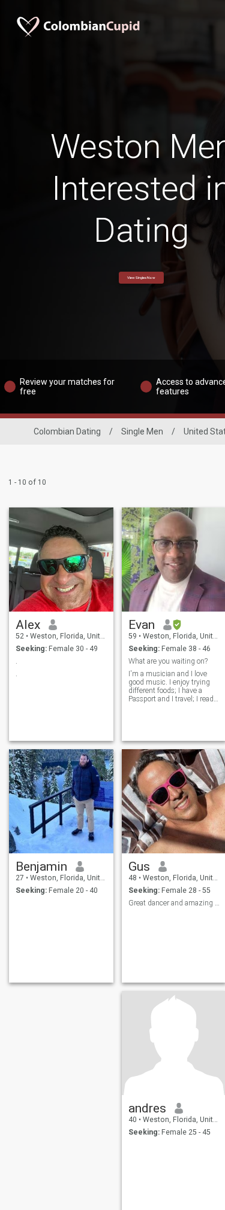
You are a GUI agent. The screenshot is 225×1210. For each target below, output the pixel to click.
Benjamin (41, 866)
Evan (141, 625)
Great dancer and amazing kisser (174, 903)
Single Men (142, 431)
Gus (139, 866)
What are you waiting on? (168, 661)
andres (147, 1108)
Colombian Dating (67, 431)
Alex (28, 625)
